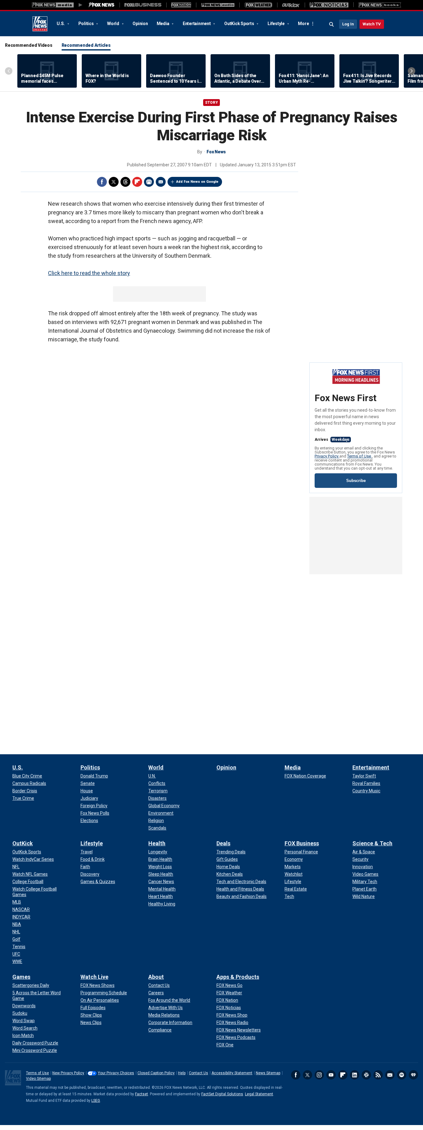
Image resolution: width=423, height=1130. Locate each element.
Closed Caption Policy (156, 1073)
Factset (141, 1094)
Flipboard (137, 182)
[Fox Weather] (258, 4)
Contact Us (198, 1073)
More (303, 23)
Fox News (40, 23)
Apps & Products (237, 977)
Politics (86, 23)
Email (161, 182)
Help (181, 1073)
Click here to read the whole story (89, 273)
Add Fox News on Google (197, 182)
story (211, 102)
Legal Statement (259, 1094)
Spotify (401, 1075)
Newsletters (390, 1075)
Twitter (114, 182)
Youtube (331, 1075)
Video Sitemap (38, 1078)
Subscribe (356, 480)
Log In (348, 24)
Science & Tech (372, 843)
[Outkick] (291, 5)
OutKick (22, 843)
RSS (378, 1075)
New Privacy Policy (68, 1073)
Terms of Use (359, 456)
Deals (223, 843)
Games (21, 977)
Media (163, 23)
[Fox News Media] (102, 4)
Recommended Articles (86, 45)
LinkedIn (354, 1075)
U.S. (61, 23)
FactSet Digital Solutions (222, 1094)
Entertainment (197, 23)
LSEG (95, 1100)
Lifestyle (277, 23)
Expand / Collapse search (331, 24)
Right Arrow (411, 71)
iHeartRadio (413, 1075)
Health (156, 843)
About (156, 977)
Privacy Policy (327, 456)
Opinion (140, 23)
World (113, 23)
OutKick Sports (239, 23)
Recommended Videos (28, 45)
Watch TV (372, 24)
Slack (366, 1075)
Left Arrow (8, 71)
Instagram (319, 1075)
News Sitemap (268, 1073)
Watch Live (94, 977)
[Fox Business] (142, 5)
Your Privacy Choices (116, 1073)
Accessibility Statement (232, 1073)
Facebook (102, 182)
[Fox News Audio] (217, 5)
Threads (125, 182)
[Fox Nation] (181, 4)
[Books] (379, 4)
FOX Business (302, 843)
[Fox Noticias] (329, 4)
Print (149, 182)
